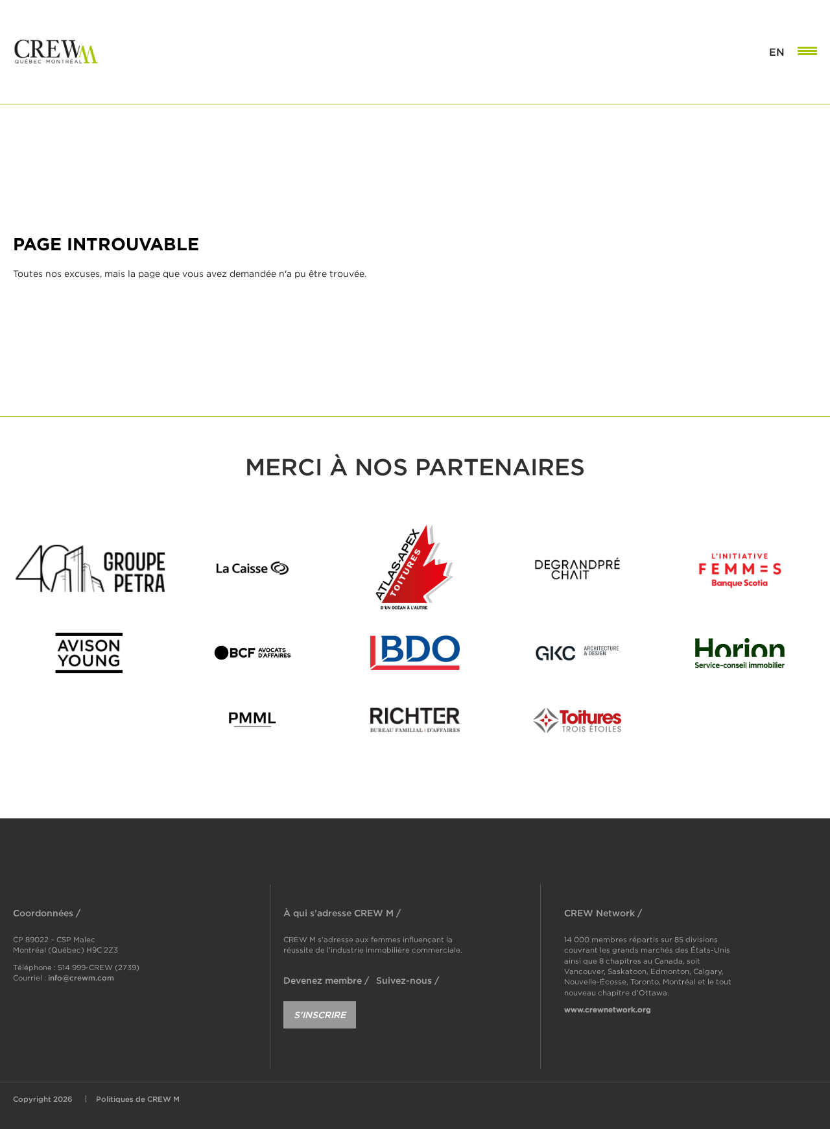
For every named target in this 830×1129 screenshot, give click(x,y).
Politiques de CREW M (138, 1099)
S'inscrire (320, 1014)
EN (777, 52)
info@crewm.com (81, 977)
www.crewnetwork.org (607, 1009)
